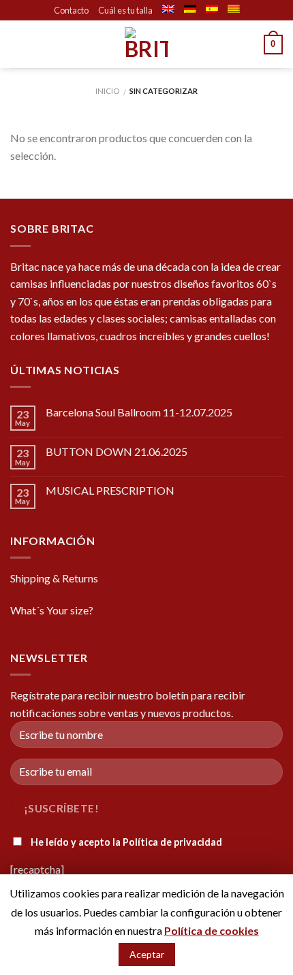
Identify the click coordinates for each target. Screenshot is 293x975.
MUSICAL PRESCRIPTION (110, 490)
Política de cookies (211, 930)
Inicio (107, 90)
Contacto (71, 10)
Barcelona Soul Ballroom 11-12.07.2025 (139, 412)
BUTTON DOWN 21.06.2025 (116, 451)
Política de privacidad (172, 842)
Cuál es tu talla (125, 10)
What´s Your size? (51, 610)
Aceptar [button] (146, 954)
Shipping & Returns (54, 578)
